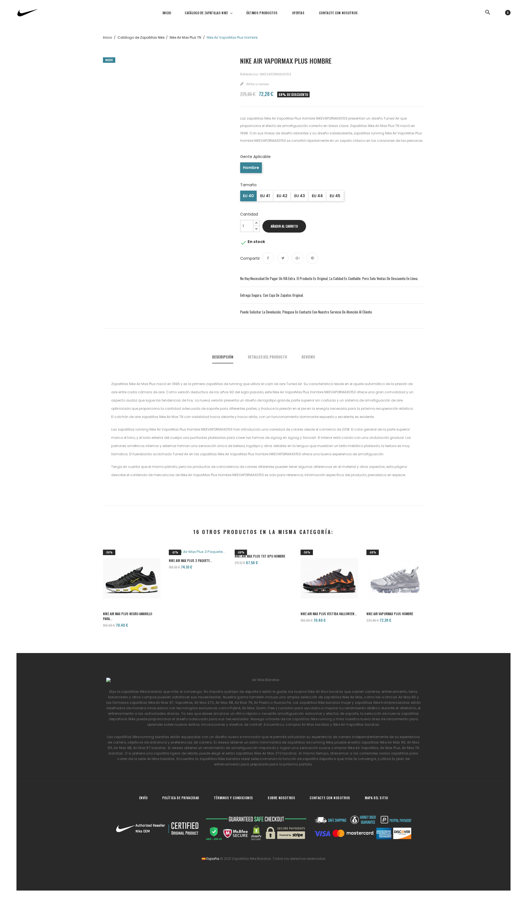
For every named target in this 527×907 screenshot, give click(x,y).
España (212, 858)
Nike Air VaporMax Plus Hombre (389, 613)
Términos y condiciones (233, 797)
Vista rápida (131, 587)
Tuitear (282, 258)
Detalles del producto (267, 357)
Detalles (147, 587)
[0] (501, 12)
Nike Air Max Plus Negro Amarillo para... (127, 616)
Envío (143, 797)
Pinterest (312, 258)
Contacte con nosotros (330, 797)
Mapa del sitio (376, 797)
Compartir (268, 258)
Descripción (222, 357)
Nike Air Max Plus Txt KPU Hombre (260, 556)
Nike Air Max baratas (325, 691)
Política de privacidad (180, 797)
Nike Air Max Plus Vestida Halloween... (329, 613)
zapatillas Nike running (312, 719)
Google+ (297, 258)
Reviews (308, 357)
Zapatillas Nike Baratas (251, 858)
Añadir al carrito (284, 226)
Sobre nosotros (281, 797)
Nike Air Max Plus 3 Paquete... (190, 560)
